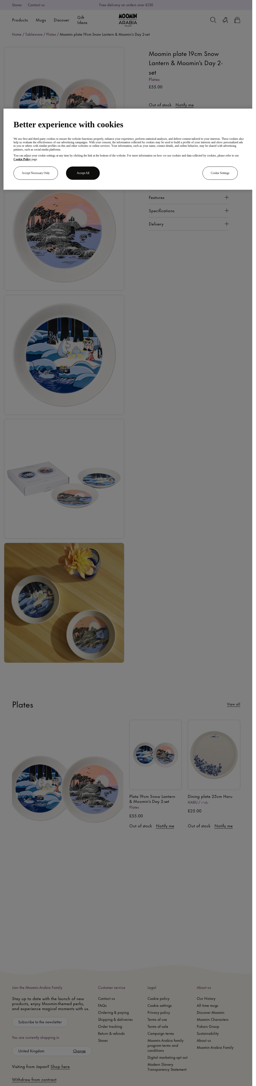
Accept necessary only (36, 173)
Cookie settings (220, 173)
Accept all (83, 173)
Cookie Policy (22, 159)
